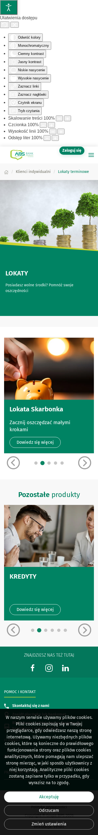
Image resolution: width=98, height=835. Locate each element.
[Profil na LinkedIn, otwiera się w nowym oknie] (65, 668)
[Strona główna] (6, 171)
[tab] (36, 463)
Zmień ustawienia (49, 824)
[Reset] (4, 24)
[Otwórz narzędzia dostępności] (8, 7)
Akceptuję (49, 796)
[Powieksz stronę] (67, 118)
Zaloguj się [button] (71, 150)
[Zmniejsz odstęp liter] (47, 138)
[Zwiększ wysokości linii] (61, 131)
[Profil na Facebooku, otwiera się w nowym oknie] (33, 668)
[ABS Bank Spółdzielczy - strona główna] (21, 155)
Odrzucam (49, 810)
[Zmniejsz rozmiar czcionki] (43, 125)
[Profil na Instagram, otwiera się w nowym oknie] (49, 668)
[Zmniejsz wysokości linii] (52, 131)
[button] (91, 155)
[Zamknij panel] (14, 25)
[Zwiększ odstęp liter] (55, 138)
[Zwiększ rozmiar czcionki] (51, 125)
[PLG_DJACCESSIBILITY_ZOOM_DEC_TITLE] (59, 118)
